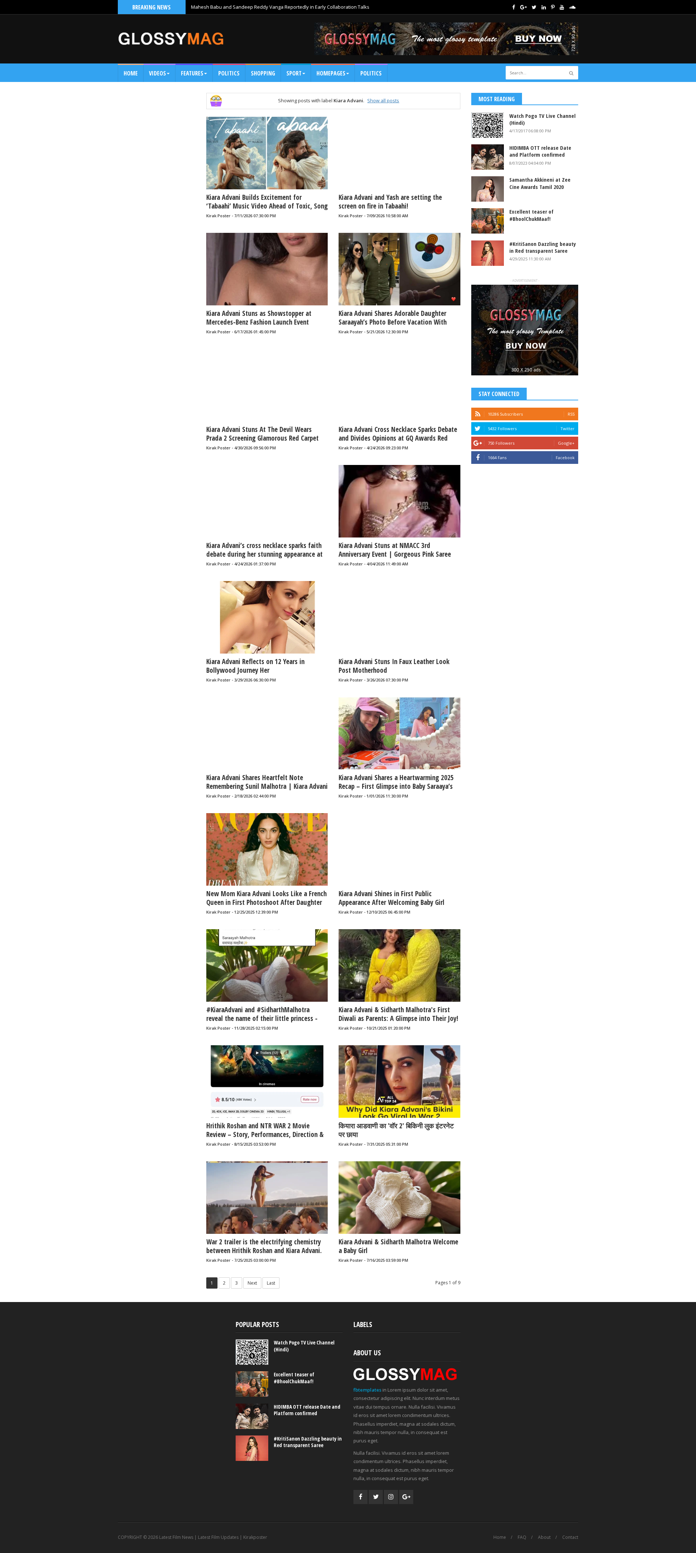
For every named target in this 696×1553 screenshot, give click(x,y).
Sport (294, 73)
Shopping (263, 73)
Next (252, 1283)
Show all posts (383, 100)
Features (192, 73)
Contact (570, 1537)
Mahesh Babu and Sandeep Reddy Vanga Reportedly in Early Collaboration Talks (280, 7)
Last (271, 1283)
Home (131, 73)
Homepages (330, 73)
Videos (157, 73)
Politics (229, 73)
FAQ (522, 1537)
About (544, 1537)
